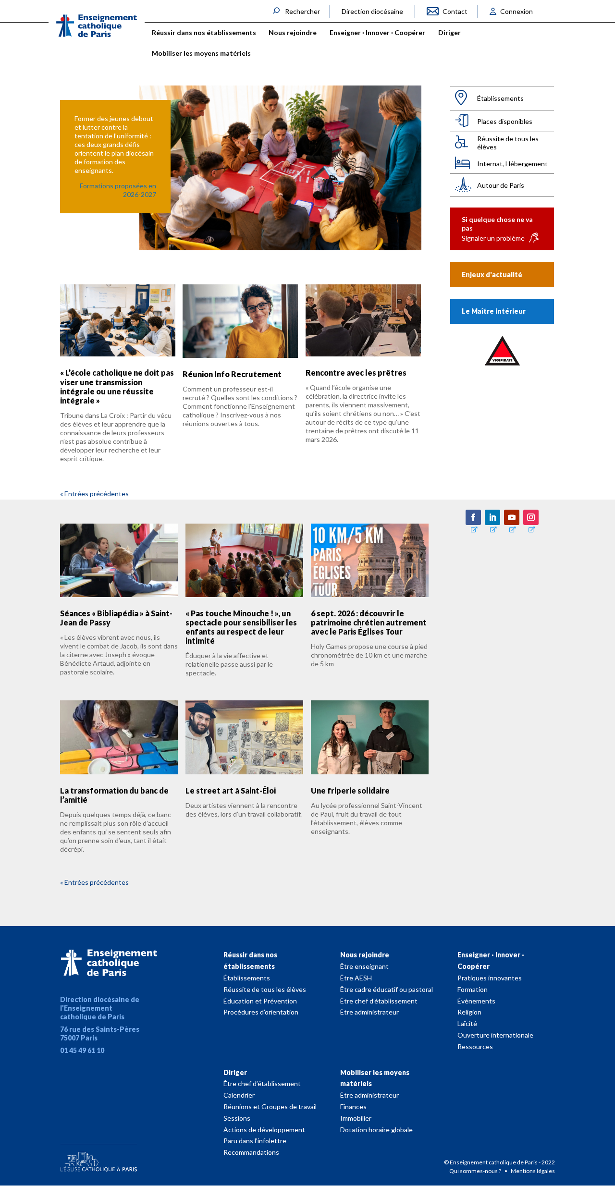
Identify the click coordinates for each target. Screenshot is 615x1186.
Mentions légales (533, 1170)
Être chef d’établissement (379, 1001)
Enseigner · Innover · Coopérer (490, 960)
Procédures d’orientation (260, 1012)
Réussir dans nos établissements (250, 960)
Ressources (475, 1046)
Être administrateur (369, 1012)
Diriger (235, 1072)
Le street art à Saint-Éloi (230, 790)
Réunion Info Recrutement (232, 374)
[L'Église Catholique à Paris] (98, 1155)
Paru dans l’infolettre (254, 1141)
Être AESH (356, 978)
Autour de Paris (500, 185)
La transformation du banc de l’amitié (114, 795)
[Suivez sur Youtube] (511, 517)
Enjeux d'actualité (492, 274)
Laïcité (467, 1023)
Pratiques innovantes (489, 978)
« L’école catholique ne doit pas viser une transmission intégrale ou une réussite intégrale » (117, 386)
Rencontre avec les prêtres (356, 372)
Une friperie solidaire (350, 790)
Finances (353, 1106)
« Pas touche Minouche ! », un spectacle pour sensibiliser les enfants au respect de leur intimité (241, 627)
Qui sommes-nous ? (475, 1170)
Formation (472, 989)
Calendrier (239, 1095)
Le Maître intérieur (494, 311)
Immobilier (355, 1118)
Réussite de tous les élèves (508, 142)
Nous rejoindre (364, 955)
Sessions (236, 1118)
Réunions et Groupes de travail (270, 1106)
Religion (469, 1012)
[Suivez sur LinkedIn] (492, 517)
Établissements (500, 98)
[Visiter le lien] (97, 25)
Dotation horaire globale (376, 1129)
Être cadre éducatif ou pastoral (386, 989)
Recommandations (251, 1152)
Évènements (476, 1001)
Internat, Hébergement (512, 163)
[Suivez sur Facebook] (473, 517)
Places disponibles (504, 121)
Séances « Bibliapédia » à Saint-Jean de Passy (116, 618)
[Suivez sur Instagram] (531, 517)
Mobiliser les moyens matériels (374, 1078)
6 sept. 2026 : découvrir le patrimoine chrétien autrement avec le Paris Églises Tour (369, 622)
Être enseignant (364, 966)
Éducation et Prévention (260, 1001)
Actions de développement (264, 1129)
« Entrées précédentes (94, 493)
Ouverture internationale (495, 1035)
